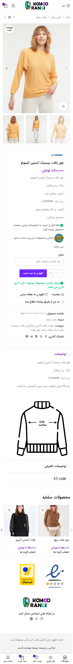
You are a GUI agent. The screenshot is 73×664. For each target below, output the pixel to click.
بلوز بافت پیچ (61, 540)
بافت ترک (59, 330)
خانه (68, 17)
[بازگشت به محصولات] (9, 17)
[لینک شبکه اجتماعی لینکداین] (31, 336)
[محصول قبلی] (14, 17)
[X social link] (41, 336)
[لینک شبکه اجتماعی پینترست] (36, 336)
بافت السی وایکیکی (36, 326)
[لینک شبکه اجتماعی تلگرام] (27, 336)
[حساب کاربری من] (13, 5)
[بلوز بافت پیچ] (53, 521)
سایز (61, 255)
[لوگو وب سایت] (36, 5)
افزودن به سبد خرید (33, 273)
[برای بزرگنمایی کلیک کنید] (63, 106)
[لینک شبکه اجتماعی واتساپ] (36, 619)
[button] (66, 68)
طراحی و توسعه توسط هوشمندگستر (36, 648)
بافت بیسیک (18, 326)
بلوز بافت (35, 330)
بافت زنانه (41, 17)
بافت (51, 326)
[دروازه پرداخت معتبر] (27, 574)
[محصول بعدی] (5, 17)
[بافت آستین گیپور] (20, 521)
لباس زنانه (56, 17)
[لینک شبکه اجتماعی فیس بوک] (46, 336)
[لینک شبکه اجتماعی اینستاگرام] (41, 619)
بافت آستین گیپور (26, 540)
